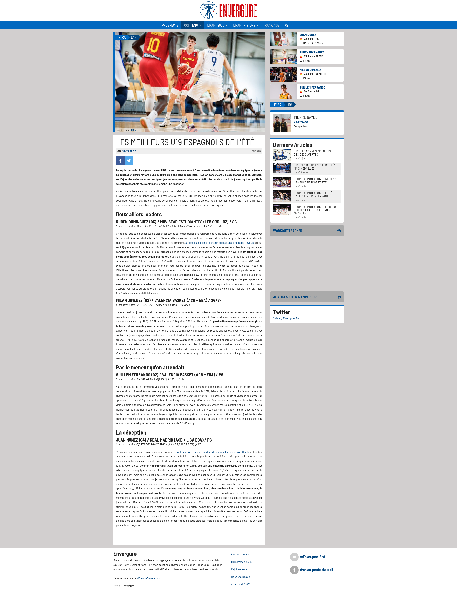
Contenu (191, 25)
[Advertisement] (307, 264)
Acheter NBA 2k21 (241, 584)
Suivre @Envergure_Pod (286, 318)
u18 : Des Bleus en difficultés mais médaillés (315, 166)
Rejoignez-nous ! (240, 569)
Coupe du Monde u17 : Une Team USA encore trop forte (315, 180)
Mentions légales (240, 576)
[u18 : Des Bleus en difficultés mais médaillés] (282, 167)
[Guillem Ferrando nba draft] (283, 91)
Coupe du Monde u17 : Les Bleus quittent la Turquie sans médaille (315, 210)
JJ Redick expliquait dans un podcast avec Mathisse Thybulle (219, 242)
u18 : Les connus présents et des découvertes (314, 152)
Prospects (170, 25)
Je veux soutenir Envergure (295, 297)
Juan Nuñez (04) (131, 439)
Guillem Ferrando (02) (137, 374)
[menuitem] (170, 25)
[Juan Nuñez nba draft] (283, 38)
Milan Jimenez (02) (133, 300)
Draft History (244, 25)
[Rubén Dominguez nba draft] (283, 56)
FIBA (133, 130)
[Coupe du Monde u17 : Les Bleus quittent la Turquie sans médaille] (282, 209)
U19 (133, 37)
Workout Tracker (287, 231)
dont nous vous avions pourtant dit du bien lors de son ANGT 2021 (213, 451)
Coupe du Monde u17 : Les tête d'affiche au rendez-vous (314, 194)
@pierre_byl (301, 121)
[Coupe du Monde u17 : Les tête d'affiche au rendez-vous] (282, 196)
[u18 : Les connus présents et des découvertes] (282, 154)
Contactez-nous (240, 554)
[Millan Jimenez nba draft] (283, 73)
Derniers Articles (292, 144)
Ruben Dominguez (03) (136, 221)
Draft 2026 (215, 25)
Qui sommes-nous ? (242, 561)
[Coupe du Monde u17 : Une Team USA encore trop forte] (282, 181)
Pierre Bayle (129, 150)
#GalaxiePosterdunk (148, 578)
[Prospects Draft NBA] (287, 25)
